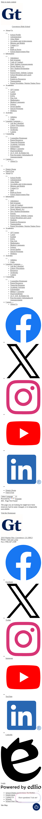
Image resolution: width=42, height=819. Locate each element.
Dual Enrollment (16, 151)
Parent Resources (16, 140)
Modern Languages (17, 102)
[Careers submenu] (13, 159)
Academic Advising (17, 144)
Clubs (12, 119)
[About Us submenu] (6, 33)
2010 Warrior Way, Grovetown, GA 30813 (17, 538)
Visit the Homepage (8, 513)
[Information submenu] (6, 56)
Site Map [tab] (4, 805)
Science (13, 104)
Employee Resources (18, 79)
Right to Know (15, 49)
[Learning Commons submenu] (22, 264)
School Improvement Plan (19, 52)
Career (12, 92)
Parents (13, 71)
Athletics (13, 117)
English (13, 94)
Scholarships (15, 147)
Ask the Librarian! (17, 123)
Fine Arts (13, 98)
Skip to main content (8, 2)
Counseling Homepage (18, 138)
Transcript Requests (17, 142)
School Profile (15, 35)
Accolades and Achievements (21, 41)
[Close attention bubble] (38, 791)
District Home (11, 169)
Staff (12, 47)
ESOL (12, 96)
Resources (14, 128)
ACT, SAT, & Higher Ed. (19, 153)
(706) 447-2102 (12, 540)
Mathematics (15, 100)
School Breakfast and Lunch (20, 75)
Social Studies (15, 106)
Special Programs (16, 109)
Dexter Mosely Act (17, 66)
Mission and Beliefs (17, 43)
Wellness (13, 111)
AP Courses (14, 90)
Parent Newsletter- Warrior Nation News (25, 83)
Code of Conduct (16, 62)
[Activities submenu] (6, 115)
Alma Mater (14, 39)
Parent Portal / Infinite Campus (21, 73)
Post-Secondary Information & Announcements (21, 156)
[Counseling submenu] (6, 136)
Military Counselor (17, 149)
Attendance (14, 58)
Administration (15, 37)
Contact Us (14, 45)
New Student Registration (19, 68)
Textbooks (14, 130)
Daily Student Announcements (21, 64)
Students (13, 77)
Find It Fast (10, 171)
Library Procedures (17, 125)
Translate (18, 499)
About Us (14, 161)
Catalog (13, 132)
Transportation (15, 81)
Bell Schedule (15, 60)
